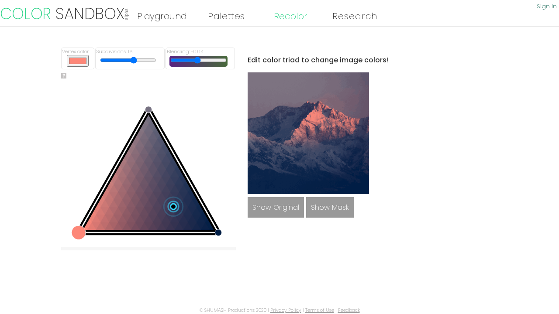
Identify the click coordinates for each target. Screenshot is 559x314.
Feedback (349, 310)
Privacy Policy (285, 310)
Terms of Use (319, 310)
